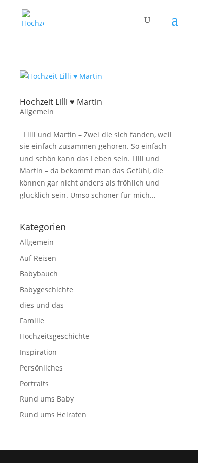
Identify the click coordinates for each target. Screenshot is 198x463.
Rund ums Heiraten (53, 414)
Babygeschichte (46, 289)
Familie (32, 320)
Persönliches (41, 368)
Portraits (34, 383)
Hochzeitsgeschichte (54, 336)
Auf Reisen (38, 258)
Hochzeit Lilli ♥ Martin (61, 101)
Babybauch (39, 274)
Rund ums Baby (47, 399)
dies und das (42, 305)
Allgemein (37, 111)
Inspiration (38, 352)
